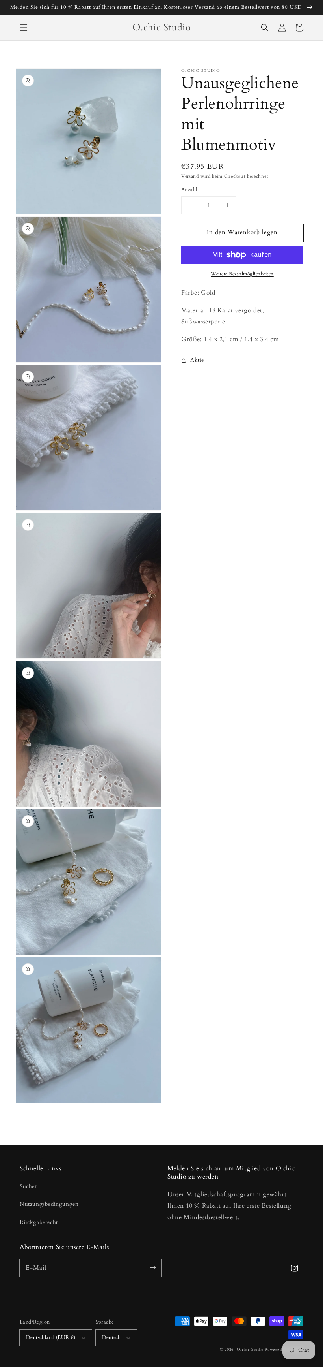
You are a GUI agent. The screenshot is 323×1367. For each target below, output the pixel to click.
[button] (23, 27)
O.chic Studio (250, 1349)
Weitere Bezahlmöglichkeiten (242, 274)
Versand (190, 176)
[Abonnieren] (153, 1268)
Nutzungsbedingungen (49, 1204)
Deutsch (111, 1337)
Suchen (29, 1186)
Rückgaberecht (39, 1222)
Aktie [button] (197, 360)
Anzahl (189, 189)
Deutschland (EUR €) (51, 1337)
